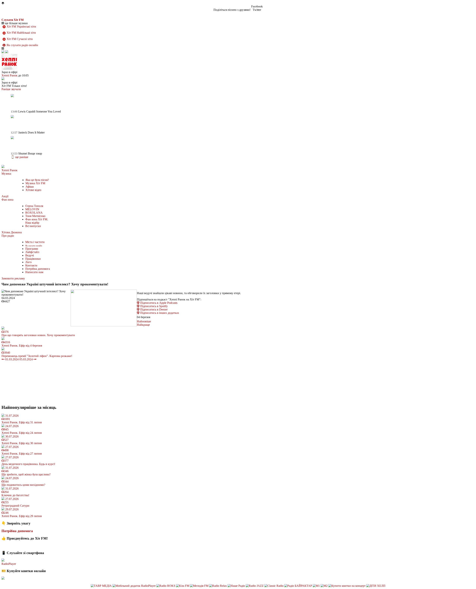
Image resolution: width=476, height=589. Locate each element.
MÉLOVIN (32, 209)
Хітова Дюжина (11, 232)
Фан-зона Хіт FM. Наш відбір (36, 221)
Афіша (29, 186)
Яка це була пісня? (37, 179)
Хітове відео (33, 189)
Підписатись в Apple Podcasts (158, 302)
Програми (31, 248)
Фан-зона (7, 199)
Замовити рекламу (13, 278)
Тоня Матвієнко (35, 216)
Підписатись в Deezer (153, 309)
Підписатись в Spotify (153, 306)
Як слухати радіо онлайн (22, 45)
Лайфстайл (32, 252)
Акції (4, 196)
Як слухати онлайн (33, 245)
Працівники (33, 258)
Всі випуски (33, 226)
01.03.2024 (11, 359)
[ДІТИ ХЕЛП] (375, 585)
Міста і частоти (35, 242)
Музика (6, 173)
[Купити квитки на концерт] (347, 585)
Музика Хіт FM (35, 183)
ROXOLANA (34, 212)
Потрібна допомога (37, 268)
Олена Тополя (34, 205)
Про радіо (7, 235)
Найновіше (144, 321)
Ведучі (29, 255)
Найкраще (143, 324)
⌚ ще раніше (19, 157)
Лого (28, 262)
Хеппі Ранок (9, 170)
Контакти (31, 265)
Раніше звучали (11, 89)
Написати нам (34, 272)
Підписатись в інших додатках (159, 312)
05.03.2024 (26, 359)
